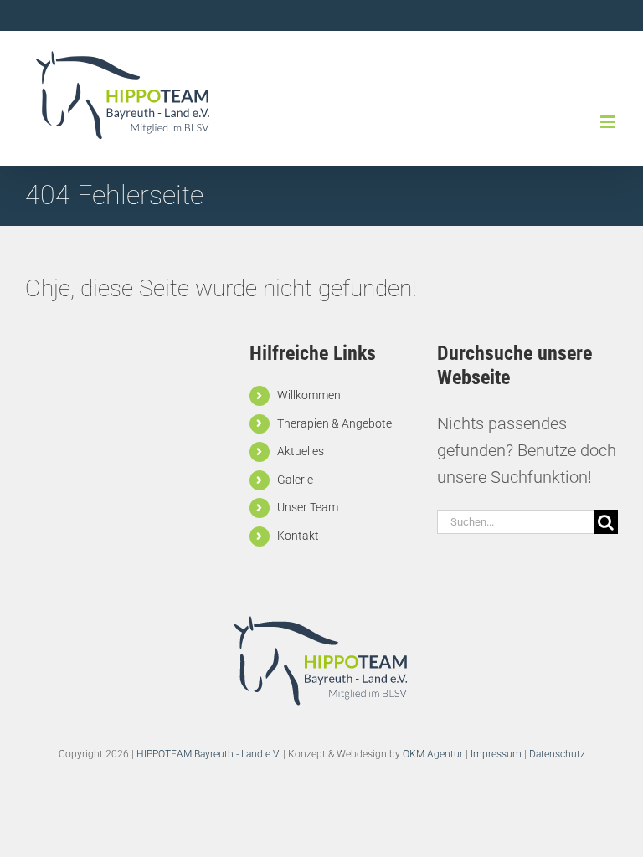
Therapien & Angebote (334, 423)
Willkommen (309, 395)
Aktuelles (300, 451)
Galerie (295, 479)
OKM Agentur (433, 754)
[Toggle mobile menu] (609, 122)
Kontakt (298, 535)
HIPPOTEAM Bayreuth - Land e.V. (208, 754)
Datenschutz (557, 754)
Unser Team (307, 507)
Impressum (496, 754)
